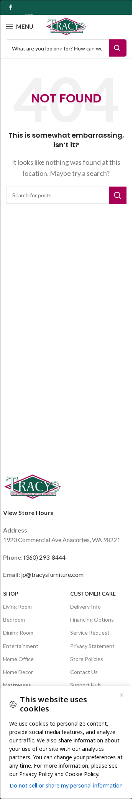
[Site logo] (66, 25)
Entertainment (20, 646)
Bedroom (14, 619)
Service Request (90, 632)
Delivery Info (85, 606)
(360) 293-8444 (45, 557)
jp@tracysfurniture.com (52, 574)
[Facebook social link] (10, 7)
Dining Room (18, 632)
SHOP (10, 593)
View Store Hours (28, 512)
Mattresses (17, 685)
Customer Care (93, 593)
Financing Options (92, 619)
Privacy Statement (92, 646)
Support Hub (85, 685)
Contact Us (84, 672)
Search (118, 48)
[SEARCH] (118, 195)
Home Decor (18, 672)
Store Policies (86, 659)
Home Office (18, 659)
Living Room (17, 606)
